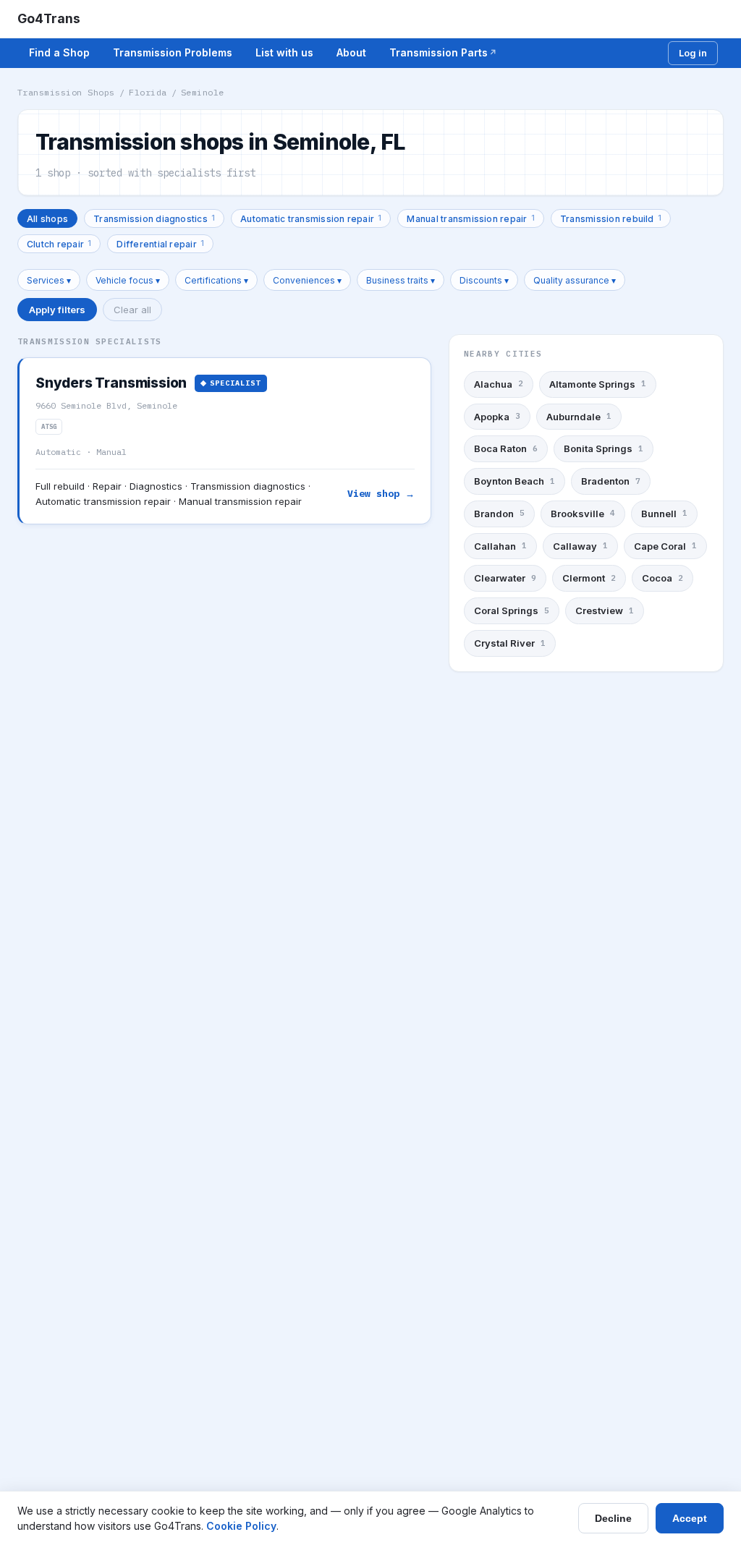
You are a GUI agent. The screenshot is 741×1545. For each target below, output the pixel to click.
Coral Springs (511, 610)
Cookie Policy (241, 1526)
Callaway (580, 546)
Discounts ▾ (484, 280)
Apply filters (57, 309)
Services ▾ (49, 280)
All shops (47, 218)
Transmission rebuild (610, 218)
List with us (284, 52)
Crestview (604, 610)
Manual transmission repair (471, 218)
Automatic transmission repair (310, 218)
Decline (613, 1518)
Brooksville (583, 513)
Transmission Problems (172, 52)
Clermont (589, 578)
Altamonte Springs (597, 384)
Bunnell (664, 513)
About (351, 52)
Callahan (500, 546)
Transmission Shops (66, 92)
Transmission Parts (438, 52)
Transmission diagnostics (154, 218)
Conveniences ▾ (307, 280)
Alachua (498, 384)
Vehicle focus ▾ (128, 280)
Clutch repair (59, 243)
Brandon (499, 513)
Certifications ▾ (216, 280)
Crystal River (510, 643)
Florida (147, 92)
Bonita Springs (603, 448)
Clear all (132, 309)
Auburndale (578, 416)
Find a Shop (59, 52)
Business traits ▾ (400, 280)
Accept (689, 1518)
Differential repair (160, 243)
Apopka (497, 416)
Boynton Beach (514, 481)
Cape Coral (665, 546)
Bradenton (610, 481)
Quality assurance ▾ (574, 280)
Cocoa (662, 578)
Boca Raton (506, 448)
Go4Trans (48, 18)
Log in (693, 53)
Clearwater (505, 578)
